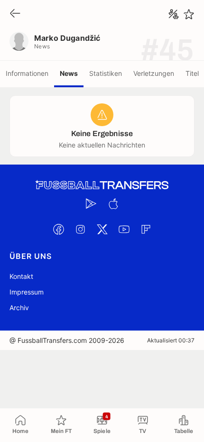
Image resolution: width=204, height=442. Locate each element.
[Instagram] (80, 229)
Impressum (26, 292)
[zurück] (15, 14)
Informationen (27, 73)
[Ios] (113, 203)
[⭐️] (189, 14)
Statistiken (105, 73)
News (69, 73)
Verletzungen (153, 73)
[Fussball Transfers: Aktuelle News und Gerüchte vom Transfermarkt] (102, 185)
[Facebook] (58, 229)
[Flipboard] (146, 229)
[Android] (91, 203)
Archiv (19, 308)
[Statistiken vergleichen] (173, 14)
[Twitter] (102, 229)
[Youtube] (124, 229)
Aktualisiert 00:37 (171, 340)
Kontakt (21, 276)
